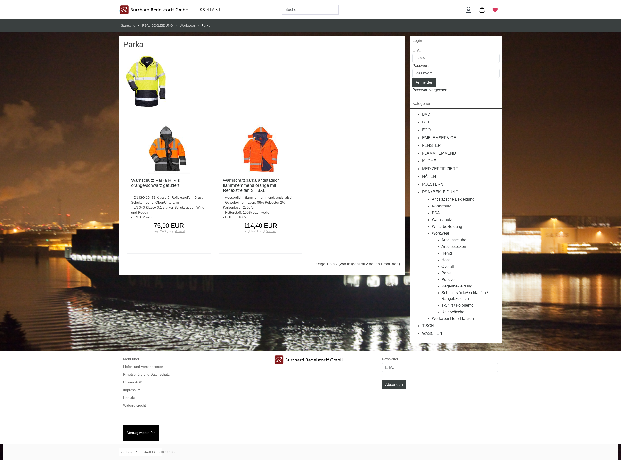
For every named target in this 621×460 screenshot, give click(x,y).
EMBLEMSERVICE (439, 138)
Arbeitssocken (453, 247)
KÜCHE (429, 161)
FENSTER (431, 145)
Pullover (448, 280)
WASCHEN (432, 333)
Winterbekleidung (447, 226)
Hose (446, 260)
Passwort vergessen (429, 90)
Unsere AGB (132, 382)
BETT (427, 122)
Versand (180, 231)
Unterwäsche (452, 312)
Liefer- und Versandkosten (143, 367)
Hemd (446, 253)
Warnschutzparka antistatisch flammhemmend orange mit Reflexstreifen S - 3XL (251, 185)
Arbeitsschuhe (453, 240)
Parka (446, 273)
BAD (426, 114)
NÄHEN (429, 176)
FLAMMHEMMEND (439, 153)
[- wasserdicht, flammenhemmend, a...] (260, 149)
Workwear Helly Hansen (453, 318)
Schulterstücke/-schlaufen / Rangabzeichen (464, 296)
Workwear (440, 233)
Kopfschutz (441, 206)
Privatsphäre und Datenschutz (146, 374)
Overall (447, 266)
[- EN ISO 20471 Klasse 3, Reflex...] (169, 149)
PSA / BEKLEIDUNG (440, 192)
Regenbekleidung (456, 286)
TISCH (428, 326)
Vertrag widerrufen (141, 433)
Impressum (131, 390)
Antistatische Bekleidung (453, 199)
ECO (426, 130)
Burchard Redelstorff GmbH (140, 452)
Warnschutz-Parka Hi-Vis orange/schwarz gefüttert (155, 183)
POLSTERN (432, 184)
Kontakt (210, 9)
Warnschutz (442, 220)
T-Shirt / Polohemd (457, 305)
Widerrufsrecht (134, 405)
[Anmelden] (469, 10)
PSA (436, 213)
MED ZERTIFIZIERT (440, 169)
